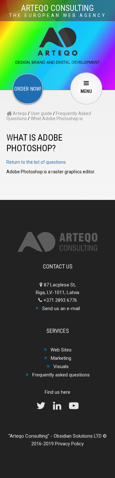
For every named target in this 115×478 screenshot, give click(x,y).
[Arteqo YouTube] (74, 407)
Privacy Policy (69, 444)
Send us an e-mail (61, 308)
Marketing (61, 358)
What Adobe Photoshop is (57, 118)
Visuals (61, 366)
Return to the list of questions (36, 162)
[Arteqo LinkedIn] (60, 407)
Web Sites (61, 350)
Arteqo (19, 113)
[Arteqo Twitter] (44, 407)
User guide (41, 113)
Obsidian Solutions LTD (78, 436)
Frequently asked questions (61, 375)
